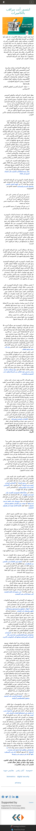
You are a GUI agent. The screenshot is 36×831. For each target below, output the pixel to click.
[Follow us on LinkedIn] (13, 797)
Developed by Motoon (19, 826)
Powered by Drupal (19, 829)
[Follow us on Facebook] (3, 797)
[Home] (3, 2)
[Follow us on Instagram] (10, 797)
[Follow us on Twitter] (6, 797)
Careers (31, 802)
